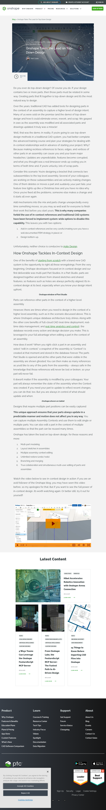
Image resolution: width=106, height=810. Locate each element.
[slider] (48, 545)
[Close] (48, 772)
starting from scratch (49, 260)
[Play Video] (17, 545)
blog (13, 19)
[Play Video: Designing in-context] (53, 523)
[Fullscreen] (88, 545)
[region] (25, 788)
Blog (39, 44)
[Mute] (78, 545)
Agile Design (70, 246)
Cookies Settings (25, 800)
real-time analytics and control (62, 326)
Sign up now (98, 8)
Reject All (25, 793)
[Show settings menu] (83, 545)
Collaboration (51, 42)
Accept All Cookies (25, 786)
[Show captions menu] (73, 545)
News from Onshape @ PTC (36, 42)
